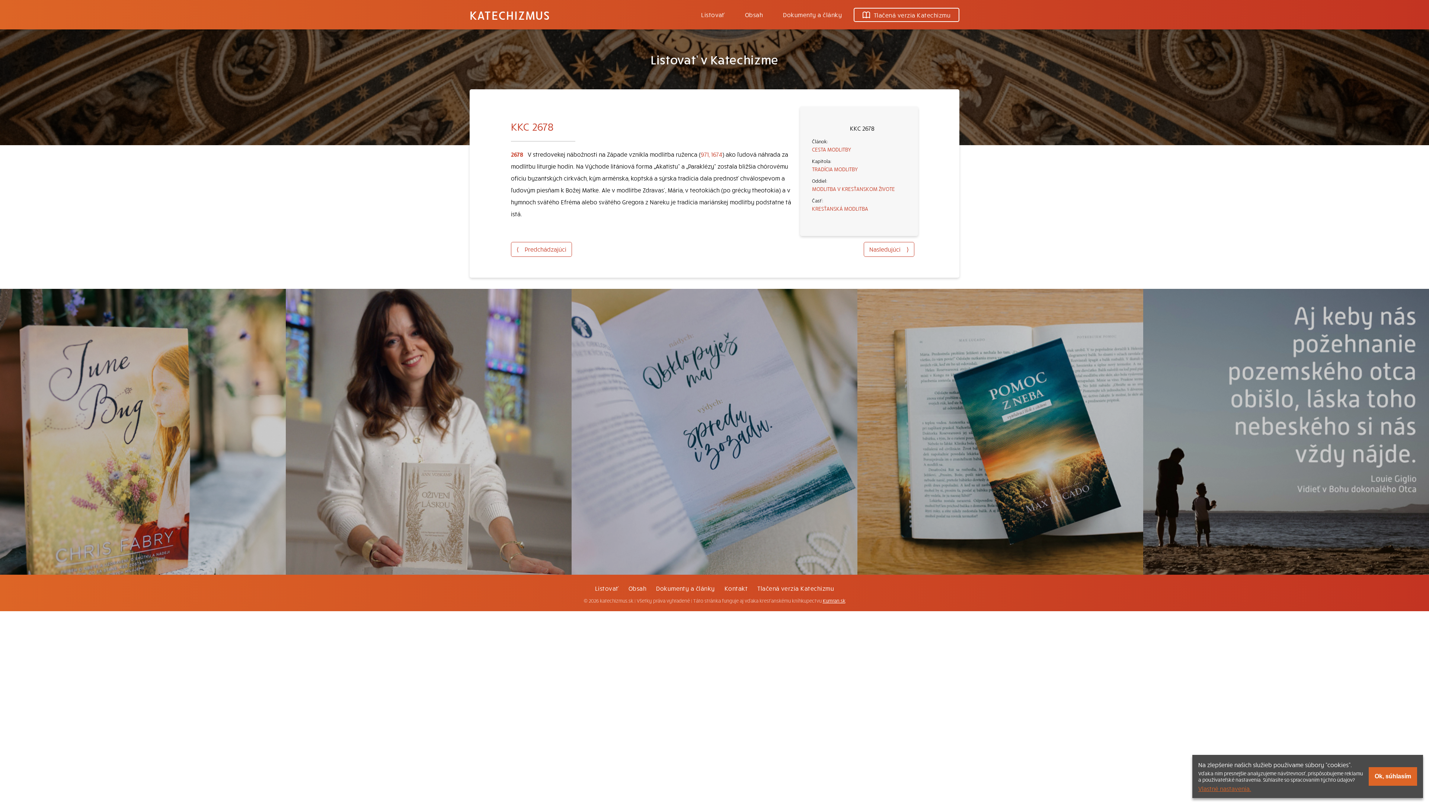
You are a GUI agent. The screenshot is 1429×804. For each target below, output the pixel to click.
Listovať (713, 14)
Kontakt (736, 588)
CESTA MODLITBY (831, 149)
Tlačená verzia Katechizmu (912, 15)
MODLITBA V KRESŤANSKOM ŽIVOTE (853, 188)
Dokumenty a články (812, 14)
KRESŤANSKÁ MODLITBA (840, 208)
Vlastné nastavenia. (1224, 788)
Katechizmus (510, 14)
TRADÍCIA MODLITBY (835, 169)
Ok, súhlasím (1393, 776)
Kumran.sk (834, 601)
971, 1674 (711, 154)
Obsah (754, 14)
